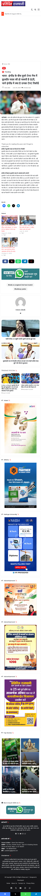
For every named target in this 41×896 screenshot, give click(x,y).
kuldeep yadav (20, 289)
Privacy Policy (30, 883)
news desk (7, 87)
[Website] (20, 313)
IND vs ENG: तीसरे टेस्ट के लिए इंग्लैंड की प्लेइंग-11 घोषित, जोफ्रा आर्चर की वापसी (27, 227)
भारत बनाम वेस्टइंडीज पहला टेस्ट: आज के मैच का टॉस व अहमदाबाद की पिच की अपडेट (8, 249)
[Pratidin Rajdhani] (13, 3)
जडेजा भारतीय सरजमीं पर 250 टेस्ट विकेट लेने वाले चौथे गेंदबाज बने (30, 386)
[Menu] (39, 9)
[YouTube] (20, 834)
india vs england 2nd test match (21, 285)
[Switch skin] (32, 9)
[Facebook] (16, 834)
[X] (18, 834)
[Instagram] (23, 834)
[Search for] (35, 9)
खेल (9, 64)
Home (5, 64)
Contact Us (21, 883)
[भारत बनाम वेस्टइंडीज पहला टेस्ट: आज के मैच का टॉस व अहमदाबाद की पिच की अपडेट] (10, 242)
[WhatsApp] (25, 834)
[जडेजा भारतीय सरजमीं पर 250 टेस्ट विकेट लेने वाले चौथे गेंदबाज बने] (30, 378)
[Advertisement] (20, 39)
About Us (14, 883)
